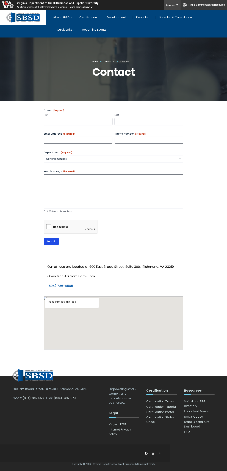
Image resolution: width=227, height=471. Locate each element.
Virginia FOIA (118, 424)
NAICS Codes (193, 417)
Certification (88, 17)
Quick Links (64, 30)
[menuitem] (64, 17)
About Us (109, 61)
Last (117, 115)
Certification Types (160, 401)
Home (95, 61)
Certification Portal (160, 412)
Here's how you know (79, 7)
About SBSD (61, 17)
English (172, 5)
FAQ (187, 432)
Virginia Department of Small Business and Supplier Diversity (57, 3)
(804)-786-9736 (65, 398)
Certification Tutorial (161, 407)
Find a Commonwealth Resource (207, 4)
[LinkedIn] (160, 453)
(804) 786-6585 (60, 286)
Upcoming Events (94, 30)
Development (116, 17)
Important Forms (196, 411)
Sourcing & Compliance (175, 17)
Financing (142, 17)
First (46, 115)
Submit (51, 241)
